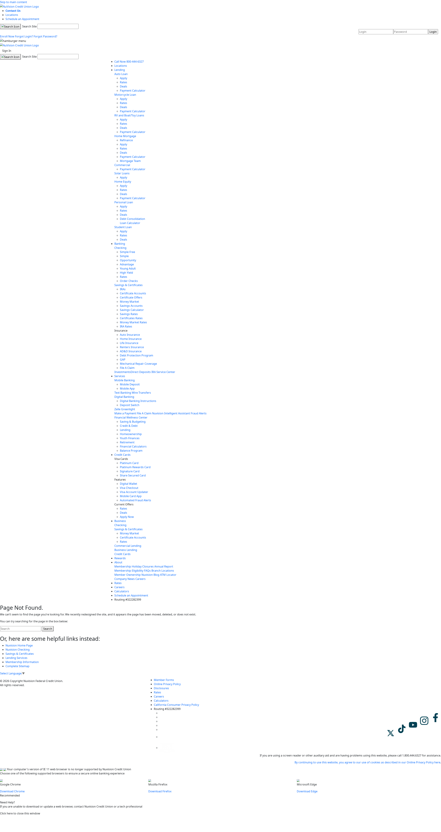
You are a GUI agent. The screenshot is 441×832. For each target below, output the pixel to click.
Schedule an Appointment (22, 19)
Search (47, 629)
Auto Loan (121, 74)
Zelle (117, 409)
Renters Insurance (132, 347)
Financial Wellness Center (130, 417)
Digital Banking (124, 397)
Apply (123, 78)
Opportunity (128, 260)
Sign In (6, 51)
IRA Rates (126, 326)
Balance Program (131, 450)
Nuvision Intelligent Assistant (171, 413)
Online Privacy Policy (167, 684)
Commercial (122, 165)
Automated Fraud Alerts (136, 500)
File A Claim (127, 368)
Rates (123, 82)
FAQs (147, 570)
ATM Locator (168, 575)
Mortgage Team (130, 161)
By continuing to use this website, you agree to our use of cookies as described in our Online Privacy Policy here (367, 762)
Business (120, 521)
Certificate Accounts (133, 293)
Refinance (126, 140)
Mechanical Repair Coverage (138, 364)
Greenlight (128, 409)
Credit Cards (122, 455)
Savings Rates (129, 314)
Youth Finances (130, 438)
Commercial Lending (127, 546)
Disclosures (161, 688)
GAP (122, 359)
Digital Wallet (128, 484)
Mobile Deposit (130, 384)
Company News (124, 579)
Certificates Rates (131, 318)
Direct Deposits (141, 372)
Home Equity (122, 181)
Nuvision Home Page (19, 645)
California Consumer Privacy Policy (176, 705)
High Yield (126, 273)
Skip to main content (13, 2)
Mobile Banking (124, 380)
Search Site (29, 26)
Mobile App (127, 388)
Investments (122, 372)
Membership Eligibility (128, 570)
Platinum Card (129, 463)
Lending (119, 70)
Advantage (127, 264)
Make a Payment (125, 413)
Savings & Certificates (128, 285)
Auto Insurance (130, 335)
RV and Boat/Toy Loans (129, 115)
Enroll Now (7, 36)
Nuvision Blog (150, 575)
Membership (122, 566)
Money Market (129, 301)
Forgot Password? (45, 36)
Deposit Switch (129, 405)
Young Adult (128, 268)
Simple (124, 256)
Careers (140, 579)
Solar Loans (122, 173)
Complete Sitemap (17, 666)
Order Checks (129, 281)
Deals (123, 86)
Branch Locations (162, 570)
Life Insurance (129, 343)
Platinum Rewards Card (135, 467)
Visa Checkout (129, 488)
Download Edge (307, 791)
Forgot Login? (24, 36)
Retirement (127, 442)
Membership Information (22, 662)
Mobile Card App (131, 496)
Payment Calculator (132, 90)
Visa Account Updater (134, 492)
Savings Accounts (131, 306)
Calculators (121, 591)
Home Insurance (131, 339)
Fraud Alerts (199, 413)
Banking (119, 244)
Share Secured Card (133, 475)
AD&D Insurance (131, 351)
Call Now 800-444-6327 (129, 61)
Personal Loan (123, 202)
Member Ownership (127, 575)
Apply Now (127, 517)
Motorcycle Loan (125, 95)
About (118, 562)
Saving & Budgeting (133, 422)
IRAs (123, 289)
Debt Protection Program (136, 355)
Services (119, 376)
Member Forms (164, 680)
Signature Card (130, 471)
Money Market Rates (133, 322)
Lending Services (16, 658)
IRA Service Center (163, 372)
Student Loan (123, 227)
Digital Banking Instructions (138, 401)
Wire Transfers (141, 393)
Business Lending (125, 550)
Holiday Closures (143, 566)
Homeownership (131, 434)
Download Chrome (12, 791)
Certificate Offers (131, 297)
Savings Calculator (132, 310)
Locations (12, 15)
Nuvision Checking (18, 649)
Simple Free (127, 252)
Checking (120, 248)
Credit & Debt (129, 426)
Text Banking (122, 393)
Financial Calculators (133, 446)
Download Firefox (159, 791)
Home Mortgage (125, 136)
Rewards (120, 558)
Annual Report (163, 566)
